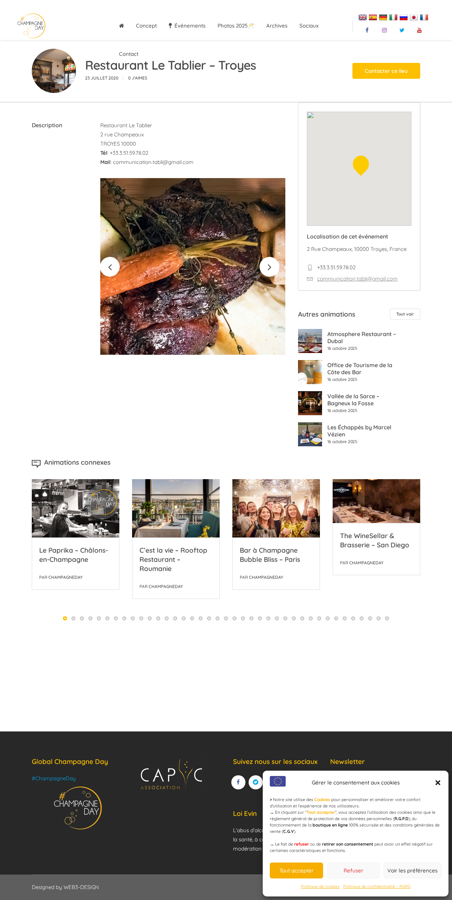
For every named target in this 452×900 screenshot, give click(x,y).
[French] (425, 16)
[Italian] (394, 16)
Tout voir (405, 314)
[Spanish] (374, 16)
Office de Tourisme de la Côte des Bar (359, 368)
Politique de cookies (320, 886)
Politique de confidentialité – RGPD (377, 886)
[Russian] (404, 16)
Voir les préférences (412, 870)
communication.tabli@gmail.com (153, 162)
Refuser (353, 870)
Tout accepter (296, 870)
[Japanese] (415, 16)
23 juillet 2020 (101, 78)
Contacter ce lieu (386, 70)
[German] (384, 16)
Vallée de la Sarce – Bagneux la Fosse (353, 400)
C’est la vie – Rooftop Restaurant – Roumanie (173, 559)
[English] (363, 16)
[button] (437, 782)
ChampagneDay (65, 577)
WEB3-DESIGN (81, 887)
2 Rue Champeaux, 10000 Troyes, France (356, 249)
